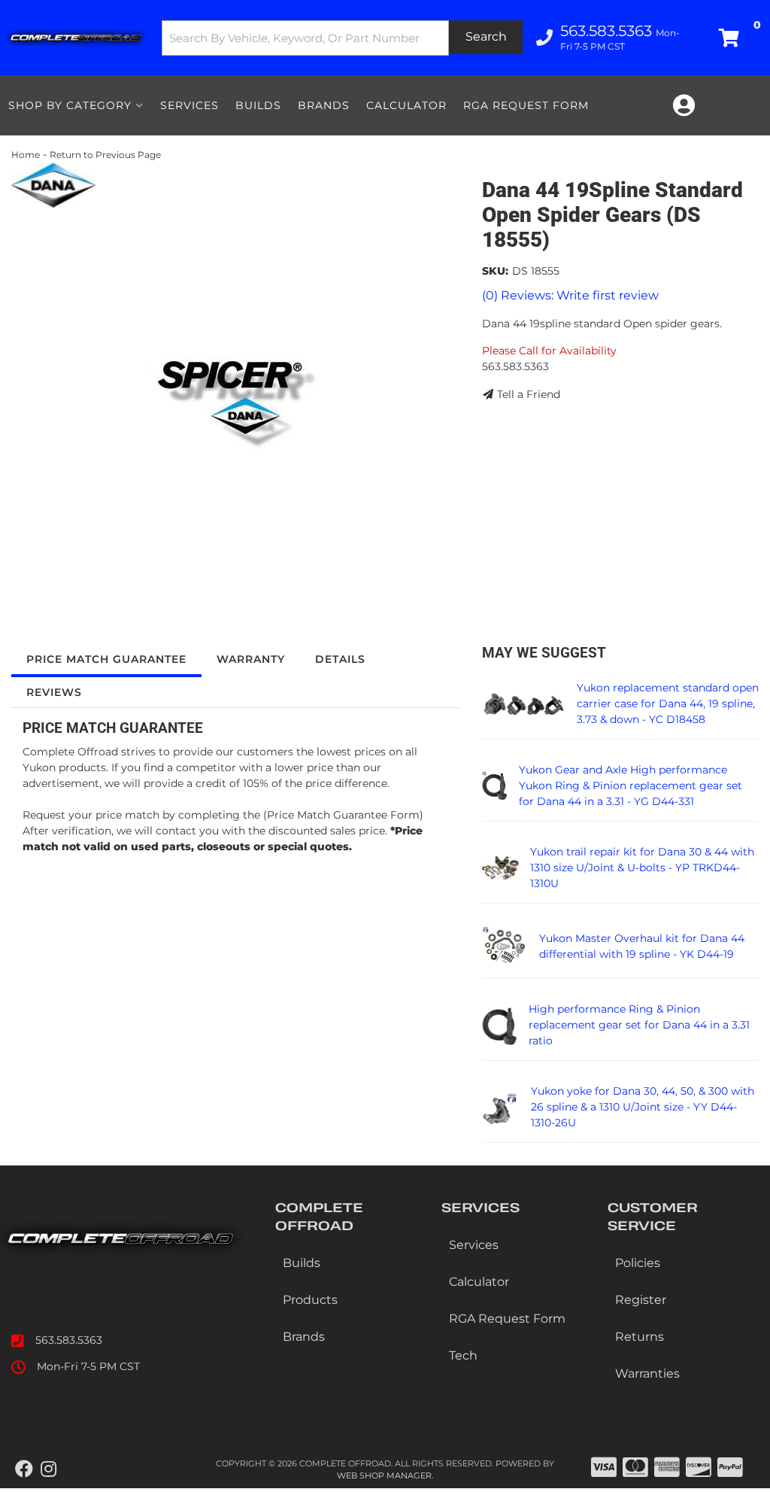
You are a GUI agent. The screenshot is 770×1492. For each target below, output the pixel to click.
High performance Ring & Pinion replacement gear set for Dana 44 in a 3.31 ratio (639, 1024)
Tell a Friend (528, 394)
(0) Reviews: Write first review (570, 295)
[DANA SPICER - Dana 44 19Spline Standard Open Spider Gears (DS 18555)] (53, 184)
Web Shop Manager (384, 1475)
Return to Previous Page (105, 154)
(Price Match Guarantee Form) (343, 815)
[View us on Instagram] (48, 1469)
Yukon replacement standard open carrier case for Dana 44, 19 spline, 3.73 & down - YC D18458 (668, 703)
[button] (342, 38)
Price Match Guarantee (106, 659)
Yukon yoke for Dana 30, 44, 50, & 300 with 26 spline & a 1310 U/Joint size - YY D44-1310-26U (642, 1106)
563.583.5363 (68, 1340)
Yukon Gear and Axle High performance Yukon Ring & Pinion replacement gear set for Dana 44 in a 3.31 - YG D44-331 (630, 785)
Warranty (251, 659)
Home (25, 154)
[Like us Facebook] (24, 1469)
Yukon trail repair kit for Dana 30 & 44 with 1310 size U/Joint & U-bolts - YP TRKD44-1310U (642, 867)
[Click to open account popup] (683, 105)
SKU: (495, 271)
